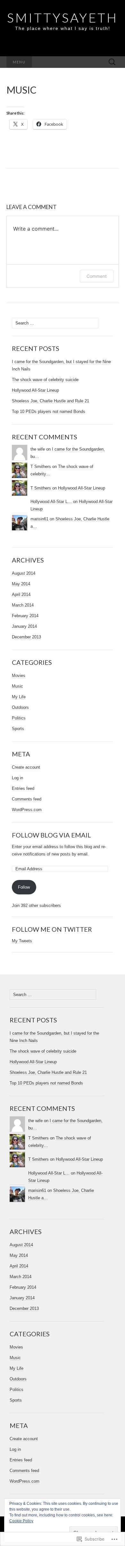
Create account (26, 767)
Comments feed (26, 799)
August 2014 (23, 573)
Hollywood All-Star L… (51, 501)
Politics (19, 718)
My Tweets (22, 940)
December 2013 (26, 637)
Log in (17, 777)
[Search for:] (112, 62)
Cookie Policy (21, 1521)
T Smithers (40, 466)
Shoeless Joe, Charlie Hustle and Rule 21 (50, 400)
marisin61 (39, 519)
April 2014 (21, 594)
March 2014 (23, 605)
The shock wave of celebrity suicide (45, 379)
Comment (97, 276)
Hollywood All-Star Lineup (35, 390)
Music (17, 686)
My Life (19, 696)
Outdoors (20, 707)
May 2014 (21, 583)
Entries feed (23, 788)
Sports (18, 728)
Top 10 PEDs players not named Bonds (48, 411)
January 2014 (24, 626)
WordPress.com (27, 809)
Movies (18, 675)
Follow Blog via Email (51, 835)
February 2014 (25, 615)
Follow (24, 887)
